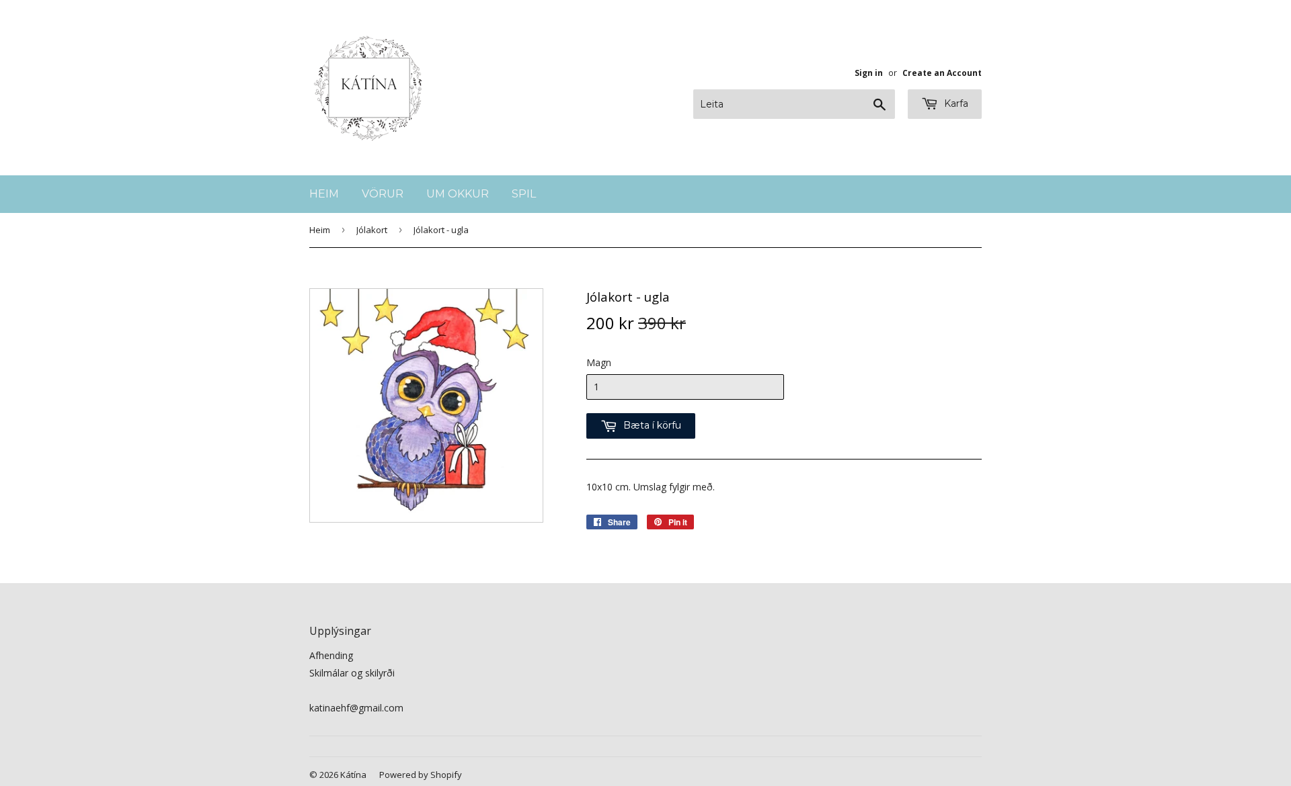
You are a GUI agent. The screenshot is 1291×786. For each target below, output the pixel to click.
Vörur (382, 193)
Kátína (353, 775)
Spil (524, 193)
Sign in (869, 72)
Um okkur (457, 193)
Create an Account (942, 72)
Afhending (331, 655)
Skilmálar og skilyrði (352, 672)
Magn (598, 362)
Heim (324, 193)
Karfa (954, 103)
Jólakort (371, 230)
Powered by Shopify (420, 775)
